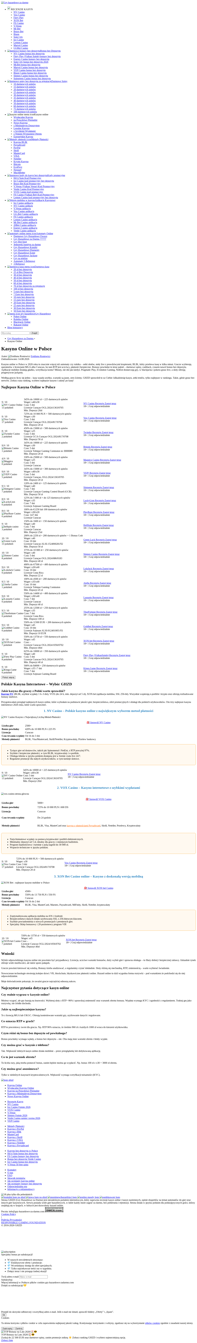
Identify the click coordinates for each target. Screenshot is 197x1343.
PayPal (17, 147)
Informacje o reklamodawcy (21, 1189)
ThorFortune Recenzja (94, 612)
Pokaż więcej (8, 677)
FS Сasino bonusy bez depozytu (23, 1156)
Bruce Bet (18, 31)
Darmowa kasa (42, 266)
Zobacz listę (7, 1340)
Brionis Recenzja (92, 447)
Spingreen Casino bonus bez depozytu (32, 78)
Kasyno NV (7, 694)
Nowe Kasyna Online (18, 1096)
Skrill (16, 150)
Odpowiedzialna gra (17, 1186)
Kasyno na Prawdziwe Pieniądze (23, 1090)
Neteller (17, 158)
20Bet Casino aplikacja (25, 225)
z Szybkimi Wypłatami (25, 131)
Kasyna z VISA (15, 1140)
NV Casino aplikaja (23, 205)
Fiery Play (19, 17)
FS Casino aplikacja (23, 217)
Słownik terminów (16, 1178)
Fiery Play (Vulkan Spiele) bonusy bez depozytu (37, 56)
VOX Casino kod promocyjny (28, 192)
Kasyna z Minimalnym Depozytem (24, 1093)
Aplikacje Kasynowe (45, 200)
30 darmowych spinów (25, 95)
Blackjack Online (22, 322)
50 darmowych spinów (25, 103)
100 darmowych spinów (25, 111)
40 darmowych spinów (25, 100)
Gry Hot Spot (20, 241)
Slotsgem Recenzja (93, 487)
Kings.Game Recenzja (94, 668)
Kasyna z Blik (14, 1131)
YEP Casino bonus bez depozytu (30, 70)
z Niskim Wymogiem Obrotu (28, 134)
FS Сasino (19, 23)
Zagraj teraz (110, 403)
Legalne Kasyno (22, 128)
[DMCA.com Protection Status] (54, 1211)
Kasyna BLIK (20, 142)
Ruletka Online (21, 319)
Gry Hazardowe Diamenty (26, 250)
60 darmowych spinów (25, 106)
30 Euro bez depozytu (24, 308)
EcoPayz (18, 167)
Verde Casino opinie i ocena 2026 (23, 1118)
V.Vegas (18, 26)
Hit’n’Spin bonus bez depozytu (22, 1153)
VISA (16, 156)
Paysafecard (19, 145)
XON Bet (18, 20)
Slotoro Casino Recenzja (95, 554)
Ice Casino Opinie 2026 (18, 1107)
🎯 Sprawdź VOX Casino (98, 799)
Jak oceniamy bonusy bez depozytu (24, 1183)
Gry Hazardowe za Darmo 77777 (30, 239)
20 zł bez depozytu (23, 269)
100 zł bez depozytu (23, 288)
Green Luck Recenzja (94, 539)
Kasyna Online (14, 1085)
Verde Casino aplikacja (25, 230)
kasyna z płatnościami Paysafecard (83, 825)
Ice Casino (19, 39)
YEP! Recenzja (91, 473)
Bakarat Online (21, 324)
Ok (3, 1315)
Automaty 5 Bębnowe (24, 261)
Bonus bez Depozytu (50, 51)
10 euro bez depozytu (24, 297)
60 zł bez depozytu (23, 283)
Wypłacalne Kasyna (23, 117)
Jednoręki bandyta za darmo (27, 244)
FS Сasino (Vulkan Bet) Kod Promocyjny (34, 194)
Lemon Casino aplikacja (25, 219)
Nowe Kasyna (21, 122)
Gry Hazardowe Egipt (24, 253)
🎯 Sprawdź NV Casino (98, 722)
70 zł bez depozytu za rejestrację (29, 286)
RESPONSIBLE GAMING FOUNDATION (23, 1222)
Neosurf (17, 169)
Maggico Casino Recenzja (96, 460)
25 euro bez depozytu (24, 305)
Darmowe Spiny (59, 81)
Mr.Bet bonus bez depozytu (27, 64)
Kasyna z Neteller (16, 1142)
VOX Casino (13, 1110)
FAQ (9, 1175)
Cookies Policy (8, 1214)
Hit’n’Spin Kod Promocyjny (27, 178)
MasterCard (19, 153)
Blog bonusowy (15, 327)
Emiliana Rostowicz (40, 356)
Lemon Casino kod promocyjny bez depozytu (36, 197)
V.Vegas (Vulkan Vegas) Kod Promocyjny (34, 186)
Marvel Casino (21, 45)
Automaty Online (44, 233)
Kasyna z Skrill (14, 1137)
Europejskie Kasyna (23, 136)
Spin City (18, 37)
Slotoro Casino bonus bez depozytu (31, 75)
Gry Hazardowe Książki (25, 247)
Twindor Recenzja (92, 432)
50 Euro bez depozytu (24, 311)
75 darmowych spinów (25, 109)
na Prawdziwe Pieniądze (25, 120)
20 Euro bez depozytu (24, 302)
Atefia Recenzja (91, 583)
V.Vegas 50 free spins (17, 1164)
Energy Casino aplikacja (25, 228)
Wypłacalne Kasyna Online (20, 1088)
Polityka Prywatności (11, 1219)
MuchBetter (19, 172)
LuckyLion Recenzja (94, 500)
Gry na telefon (21, 258)
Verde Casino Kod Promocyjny (29, 189)
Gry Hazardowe (43, 313)
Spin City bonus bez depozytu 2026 (31, 62)
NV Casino (19, 12)
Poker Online (20, 316)
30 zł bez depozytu (23, 275)
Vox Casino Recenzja (94, 418)
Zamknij (18, 1328)
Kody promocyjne (56, 175)
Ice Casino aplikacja (23, 203)
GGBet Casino (21, 48)
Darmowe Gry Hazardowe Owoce (30, 236)
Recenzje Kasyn (15, 1101)
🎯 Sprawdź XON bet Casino (98, 888)
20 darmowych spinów (25, 89)
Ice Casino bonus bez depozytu (22, 1162)
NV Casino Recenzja (94, 403)
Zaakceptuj (7, 1328)
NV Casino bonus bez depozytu (29, 53)
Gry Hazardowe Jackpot (25, 255)
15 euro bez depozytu (24, 300)
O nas (10, 1172)
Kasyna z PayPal (15, 1129)
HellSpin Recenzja (92, 525)
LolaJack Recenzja (92, 568)
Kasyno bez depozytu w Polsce (22, 1150)
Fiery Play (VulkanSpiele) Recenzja (101, 655)
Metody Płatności (39, 139)
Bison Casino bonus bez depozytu (30, 73)
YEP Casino (13, 1121)
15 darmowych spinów (25, 86)
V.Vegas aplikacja (22, 208)
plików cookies (152, 1323)
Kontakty (11, 1170)
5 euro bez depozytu (23, 291)
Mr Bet (17, 28)
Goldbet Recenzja (92, 626)
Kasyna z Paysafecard (18, 1145)
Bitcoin (17, 164)
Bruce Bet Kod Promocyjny (27, 183)
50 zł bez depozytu (23, 280)
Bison (16, 34)
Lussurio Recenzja (92, 597)
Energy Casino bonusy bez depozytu (31, 59)
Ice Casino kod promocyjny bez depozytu (34, 181)
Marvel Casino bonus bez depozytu (31, 67)
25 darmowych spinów (25, 92)
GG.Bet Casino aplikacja (26, 214)
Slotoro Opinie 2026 (17, 1115)
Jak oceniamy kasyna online (21, 1181)
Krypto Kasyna (21, 161)
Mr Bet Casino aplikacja (25, 222)
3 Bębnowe (19, 264)
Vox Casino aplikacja (24, 211)
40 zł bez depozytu (23, 277)
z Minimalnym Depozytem (27, 125)
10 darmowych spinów (25, 84)
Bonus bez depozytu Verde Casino (24, 1159)
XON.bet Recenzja (93, 641)
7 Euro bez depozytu (24, 294)
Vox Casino (19, 15)
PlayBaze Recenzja (93, 512)
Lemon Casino (21, 42)
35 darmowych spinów (25, 98)
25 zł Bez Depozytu (23, 272)
